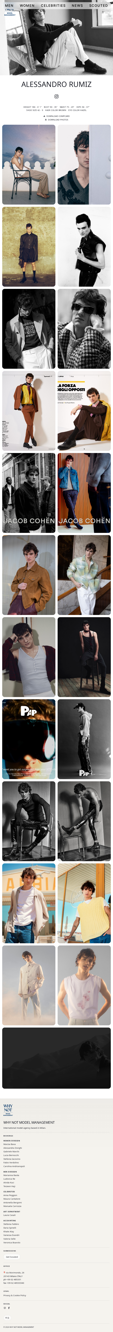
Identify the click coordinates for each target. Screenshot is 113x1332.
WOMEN (27, 6)
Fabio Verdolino (11, 1162)
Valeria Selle (9, 1238)
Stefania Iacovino (11, 1158)
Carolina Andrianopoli (14, 1166)
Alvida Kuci (8, 1182)
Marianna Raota (11, 1175)
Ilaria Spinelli (9, 1227)
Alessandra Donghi (12, 1147)
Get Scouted (12, 1256)
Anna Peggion (10, 1195)
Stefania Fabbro (11, 1224)
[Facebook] (9, 1308)
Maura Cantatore (11, 1198)
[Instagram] (4, 1308)
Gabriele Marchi (11, 1151)
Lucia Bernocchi (11, 1155)
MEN (9, 6)
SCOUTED (98, 6)
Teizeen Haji (9, 1186)
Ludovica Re (9, 1178)
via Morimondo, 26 (14, 1272)
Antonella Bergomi (12, 1202)
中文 (7, 1317)
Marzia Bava (9, 1144)
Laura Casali (9, 1215)
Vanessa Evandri (11, 1235)
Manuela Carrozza (12, 1206)
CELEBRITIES (53, 6)
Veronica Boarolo (11, 1242)
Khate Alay (8, 1231)
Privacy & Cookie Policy (14, 1295)
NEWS (77, 6)
